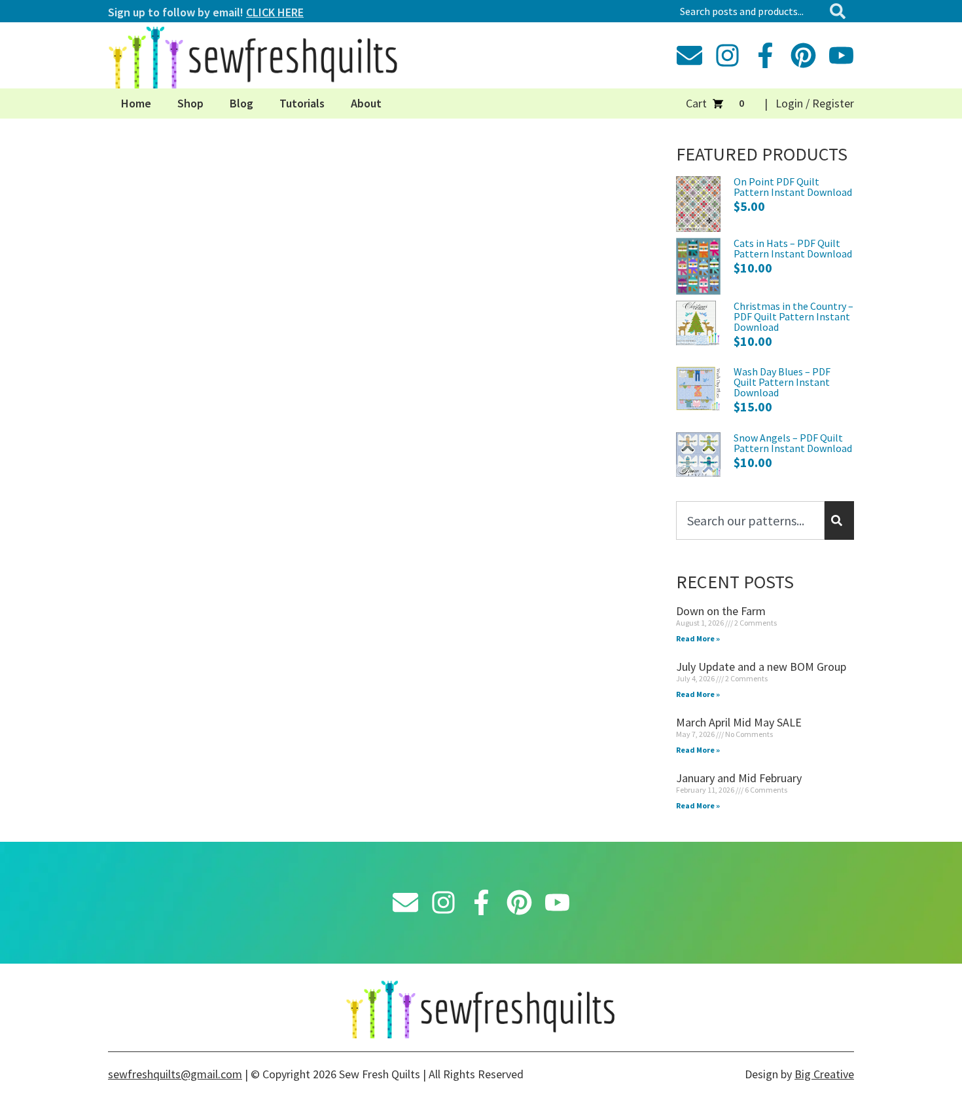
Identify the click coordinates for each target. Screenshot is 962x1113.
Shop (190, 103)
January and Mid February (739, 777)
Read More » (698, 638)
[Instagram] (727, 55)
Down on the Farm (721, 610)
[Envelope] (689, 55)
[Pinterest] (803, 55)
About (366, 103)
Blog (241, 103)
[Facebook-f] (765, 55)
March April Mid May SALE (739, 722)
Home (136, 103)
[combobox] (749, 11)
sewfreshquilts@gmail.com (175, 1074)
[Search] (840, 11)
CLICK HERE (275, 12)
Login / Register (814, 103)
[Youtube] (841, 55)
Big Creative (824, 1074)
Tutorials (302, 103)
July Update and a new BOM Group (761, 666)
